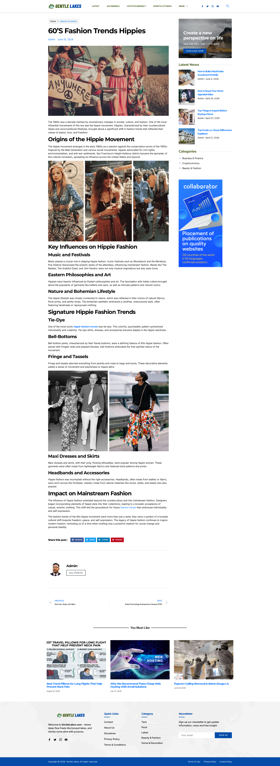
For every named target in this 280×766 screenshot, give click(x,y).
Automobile (113, 6)
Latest (95, 6)
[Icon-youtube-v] (218, 6)
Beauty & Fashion (68, 21)
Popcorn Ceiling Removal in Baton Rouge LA (201, 683)
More (182, 6)
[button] (228, 6)
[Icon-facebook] (202, 6)
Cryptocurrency (136, 6)
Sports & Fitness (162, 6)
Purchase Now (195, 51)
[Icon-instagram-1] (213, 6)
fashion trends (128, 507)
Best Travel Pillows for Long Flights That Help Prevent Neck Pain (74, 685)
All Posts (76, 572)
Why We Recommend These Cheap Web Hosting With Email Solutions (135, 685)
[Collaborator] (200, 266)
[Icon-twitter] (207, 6)
